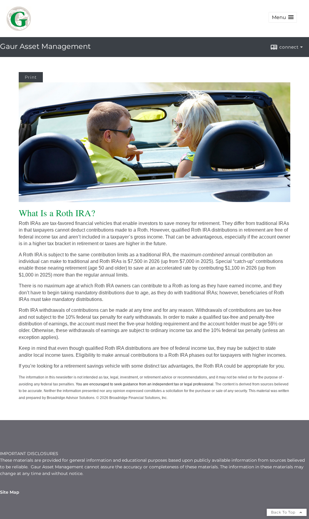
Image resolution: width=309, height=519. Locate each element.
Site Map (9, 492)
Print (31, 77)
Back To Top (284, 512)
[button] (283, 17)
